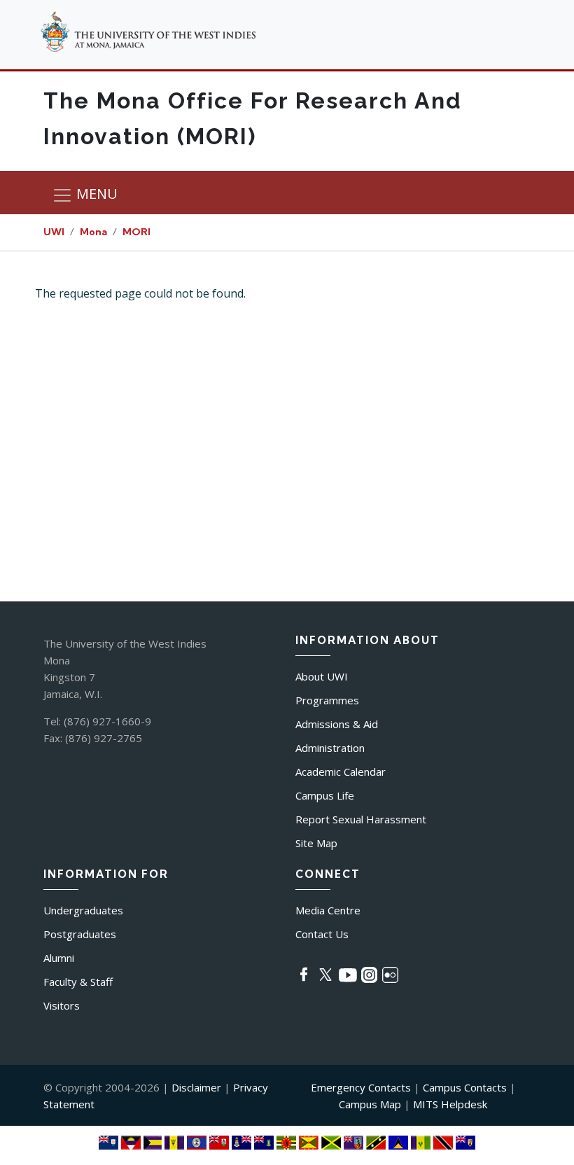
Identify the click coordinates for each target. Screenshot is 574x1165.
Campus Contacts (465, 1087)
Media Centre (327, 910)
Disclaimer (196, 1087)
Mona (93, 231)
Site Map (316, 843)
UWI (53, 231)
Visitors (61, 1005)
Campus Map (370, 1104)
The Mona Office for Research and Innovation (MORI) (252, 118)
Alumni (58, 958)
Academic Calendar (340, 772)
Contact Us (322, 934)
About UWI (321, 676)
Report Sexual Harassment (360, 819)
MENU (95, 194)
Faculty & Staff (78, 982)
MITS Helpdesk (450, 1104)
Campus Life (324, 795)
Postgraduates (79, 934)
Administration (330, 748)
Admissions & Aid (336, 724)
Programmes (327, 700)
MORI (136, 231)
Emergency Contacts (361, 1087)
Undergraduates (83, 910)
